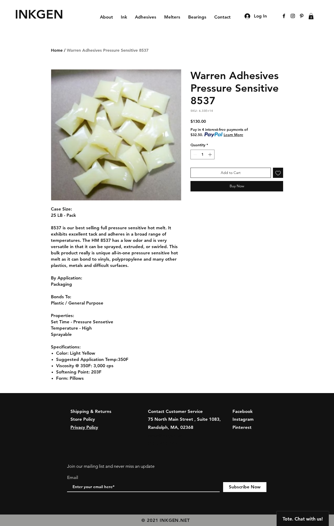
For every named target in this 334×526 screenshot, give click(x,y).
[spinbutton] (202, 154)
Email (72, 477)
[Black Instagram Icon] (293, 16)
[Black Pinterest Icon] (302, 16)
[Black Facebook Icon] (284, 16)
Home (57, 50)
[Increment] (210, 154)
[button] (311, 16)
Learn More (233, 134)
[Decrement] (194, 154)
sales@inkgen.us (165, 435)
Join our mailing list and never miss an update (110, 466)
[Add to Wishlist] (278, 173)
